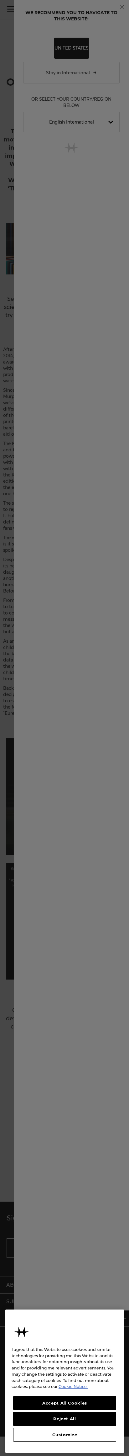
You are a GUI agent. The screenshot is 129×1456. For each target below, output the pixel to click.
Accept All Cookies (64, 1403)
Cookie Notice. (73, 1386)
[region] (64, 1381)
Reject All (64, 1418)
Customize (64, 1434)
